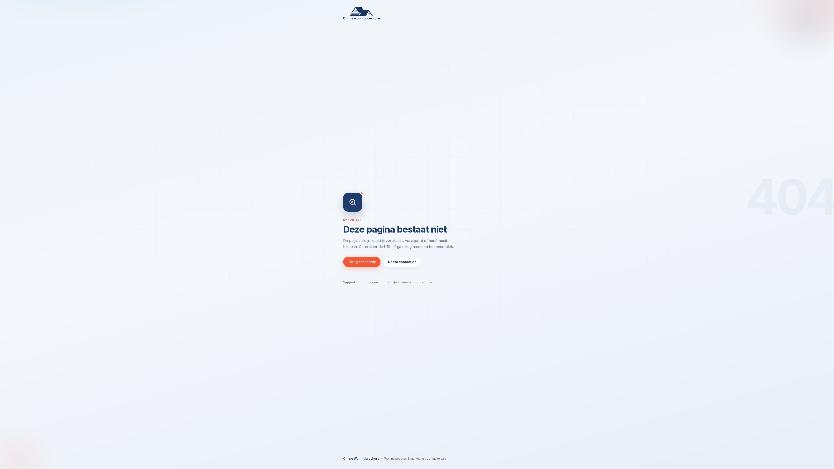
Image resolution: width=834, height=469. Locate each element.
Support (349, 282)
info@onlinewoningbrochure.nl (411, 282)
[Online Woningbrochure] (417, 13)
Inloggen (371, 282)
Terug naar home (362, 262)
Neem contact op (402, 262)
